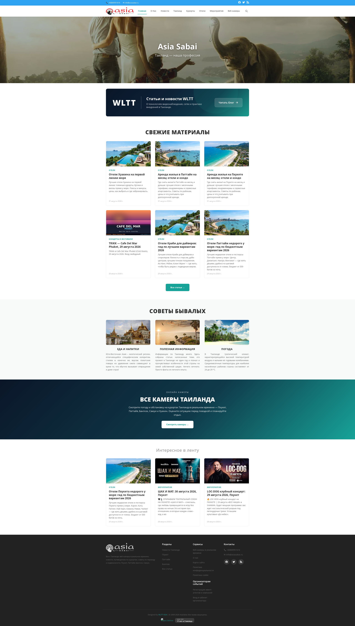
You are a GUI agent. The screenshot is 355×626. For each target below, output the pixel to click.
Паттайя (166, 559)
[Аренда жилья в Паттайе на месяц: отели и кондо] (177, 153)
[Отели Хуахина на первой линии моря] (128, 153)
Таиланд (177, 11)
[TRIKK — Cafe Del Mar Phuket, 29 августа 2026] (128, 222)
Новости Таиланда (171, 550)
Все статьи (167, 569)
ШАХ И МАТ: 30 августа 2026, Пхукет (177, 493)
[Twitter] (243, 2)
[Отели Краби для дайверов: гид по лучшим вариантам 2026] (177, 222)
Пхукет (165, 554)
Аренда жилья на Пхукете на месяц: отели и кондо (225, 176)
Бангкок (166, 564)
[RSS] (248, 2)
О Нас (153, 11)
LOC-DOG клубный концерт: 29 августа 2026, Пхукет (226, 493)
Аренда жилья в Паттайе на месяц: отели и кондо (177, 176)
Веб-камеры (234, 11)
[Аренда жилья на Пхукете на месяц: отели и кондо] (226, 153)
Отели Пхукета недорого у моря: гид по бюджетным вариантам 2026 (127, 495)
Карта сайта (199, 562)
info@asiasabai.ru (234, 554)
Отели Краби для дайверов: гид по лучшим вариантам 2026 (177, 247)
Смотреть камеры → (177, 424)
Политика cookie (200, 575)
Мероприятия (216, 11)
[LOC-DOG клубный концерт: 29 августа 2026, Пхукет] (226, 470)
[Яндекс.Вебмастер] (167, 620)
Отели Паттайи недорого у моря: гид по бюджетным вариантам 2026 (225, 247)
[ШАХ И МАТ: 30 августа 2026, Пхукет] (177, 470)
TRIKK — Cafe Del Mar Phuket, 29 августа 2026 (125, 245)
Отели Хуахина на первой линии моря (127, 176)
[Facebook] (239, 2)
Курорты (190, 11)
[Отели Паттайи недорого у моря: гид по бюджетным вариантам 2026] (226, 222)
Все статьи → (177, 287)
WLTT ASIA (162, 614)
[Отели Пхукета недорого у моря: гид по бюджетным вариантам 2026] (128, 470)
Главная (142, 11)
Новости (165, 11)
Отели (202, 11)
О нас (195, 557)
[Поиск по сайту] (246, 11)
